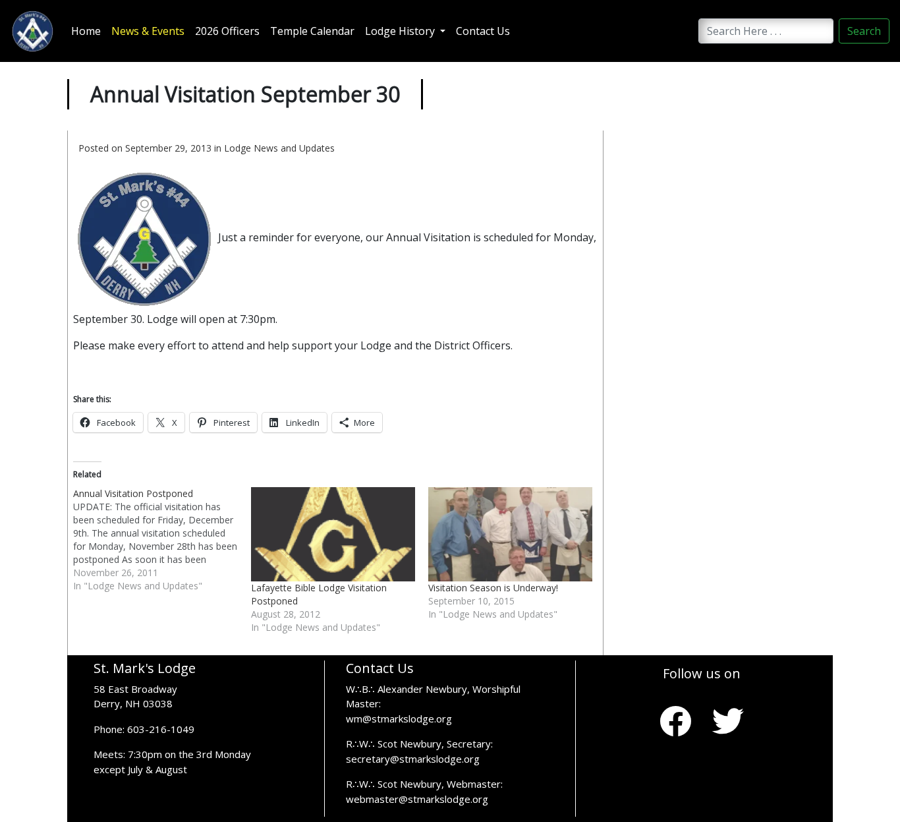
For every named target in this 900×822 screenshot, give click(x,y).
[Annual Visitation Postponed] (161, 540)
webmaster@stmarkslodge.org (417, 799)
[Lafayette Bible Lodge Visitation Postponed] (333, 534)
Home (86, 31)
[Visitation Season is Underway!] (510, 534)
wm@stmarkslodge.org (399, 718)
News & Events (147, 31)
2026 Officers (227, 31)
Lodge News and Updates (279, 148)
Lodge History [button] (401, 31)
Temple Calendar (312, 31)
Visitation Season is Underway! (493, 587)
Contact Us (483, 31)
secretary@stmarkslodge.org (413, 758)
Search (864, 31)
